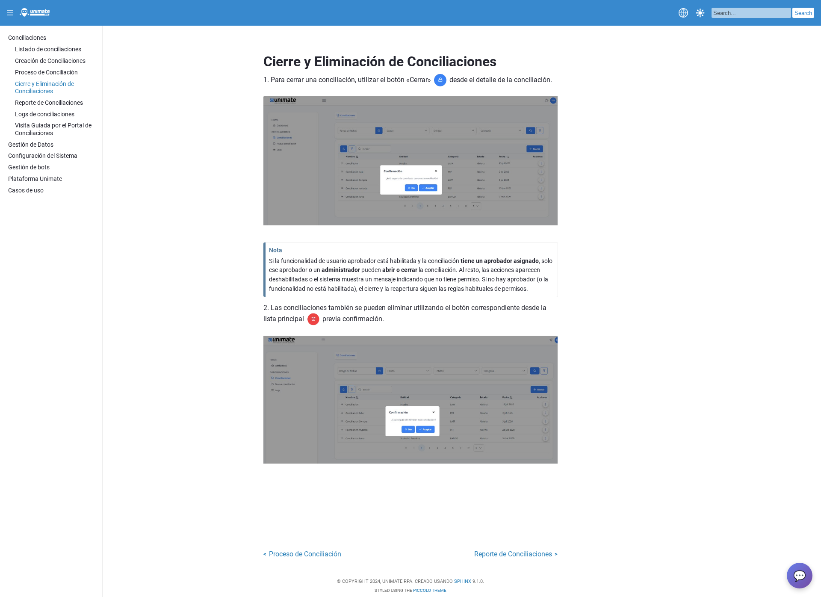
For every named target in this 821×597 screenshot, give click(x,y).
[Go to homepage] (35, 14)
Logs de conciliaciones (44, 114)
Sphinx (462, 581)
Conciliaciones (27, 37)
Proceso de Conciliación (46, 72)
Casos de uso (26, 190)
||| (10, 13)
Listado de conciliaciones (48, 49)
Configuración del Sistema (42, 156)
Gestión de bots (29, 167)
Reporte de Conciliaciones (49, 102)
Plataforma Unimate (35, 179)
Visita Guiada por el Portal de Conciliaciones (53, 129)
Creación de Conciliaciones (50, 61)
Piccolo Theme (429, 590)
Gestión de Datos (30, 144)
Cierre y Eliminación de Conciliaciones (44, 87)
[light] (700, 12)
